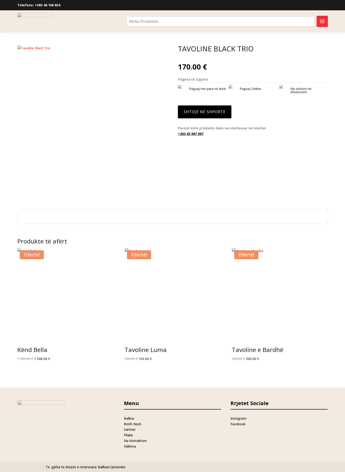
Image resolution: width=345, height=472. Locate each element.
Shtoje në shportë (205, 111)
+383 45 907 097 (190, 133)
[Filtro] (322, 21)
